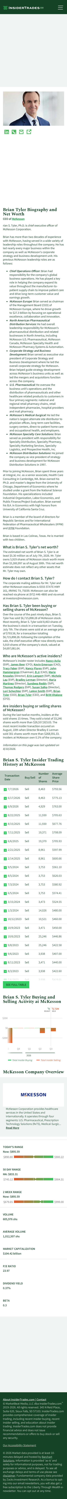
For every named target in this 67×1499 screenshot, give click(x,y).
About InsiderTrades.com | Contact (24, 1400)
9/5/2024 (13, 867)
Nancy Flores (34, 669)
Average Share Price (57, 778)
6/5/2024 (13, 893)
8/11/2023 (14, 963)
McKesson (18, 219)
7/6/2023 (13, 980)
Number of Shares (44, 778)
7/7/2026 (13, 789)
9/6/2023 (13, 954)
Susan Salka (39, 687)
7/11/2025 (14, 833)
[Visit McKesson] (29, 132)
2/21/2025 (14, 850)
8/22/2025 (14, 815)
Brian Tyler (25, 695)
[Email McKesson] (21, 132)
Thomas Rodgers (13, 687)
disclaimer (9, 1476)
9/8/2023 (13, 945)
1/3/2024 (13, 911)
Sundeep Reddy (37, 684)
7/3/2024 (13, 885)
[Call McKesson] (14, 132)
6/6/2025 (13, 841)
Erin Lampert (35, 676)
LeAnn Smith (37, 691)
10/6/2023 (14, 937)
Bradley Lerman (26, 680)
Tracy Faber (10, 669)
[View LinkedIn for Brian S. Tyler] (6, 132)
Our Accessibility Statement (19, 1446)
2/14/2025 (14, 859)
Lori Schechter (12, 691)
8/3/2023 (13, 971)
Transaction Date (12, 778)
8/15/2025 (14, 824)
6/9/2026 (13, 807)
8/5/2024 (13, 876)
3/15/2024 (14, 902)
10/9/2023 (14, 928)
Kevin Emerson (43, 665)
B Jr (37, 672)
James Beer (17, 665)
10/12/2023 (14, 919)
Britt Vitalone (54, 695)
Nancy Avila (53, 661)
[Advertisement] (33, 50)
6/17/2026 (14, 798)
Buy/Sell (30, 778)
